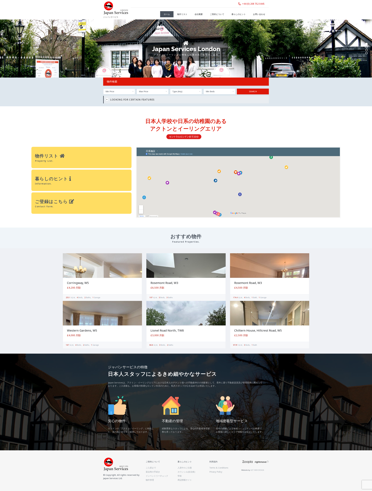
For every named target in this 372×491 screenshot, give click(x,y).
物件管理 (150, 480)
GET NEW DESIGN (257, 470)
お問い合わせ (259, 14)
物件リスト (182, 14)
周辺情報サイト (185, 480)
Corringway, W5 (78, 283)
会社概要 (199, 14)
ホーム (167, 14)
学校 (180, 475)
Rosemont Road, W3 (164, 283)
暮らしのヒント (238, 14)
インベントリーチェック (157, 475)
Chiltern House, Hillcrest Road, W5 (258, 330)
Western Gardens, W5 (82, 330)
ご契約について (217, 14)
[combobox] (119, 91)
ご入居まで (151, 467)
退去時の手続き (153, 471)
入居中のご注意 (185, 467)
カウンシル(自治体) (186, 471)
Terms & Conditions (218, 467)
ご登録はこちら (52, 201)
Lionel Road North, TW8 (167, 330)
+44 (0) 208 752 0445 (253, 3)
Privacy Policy (215, 471)
